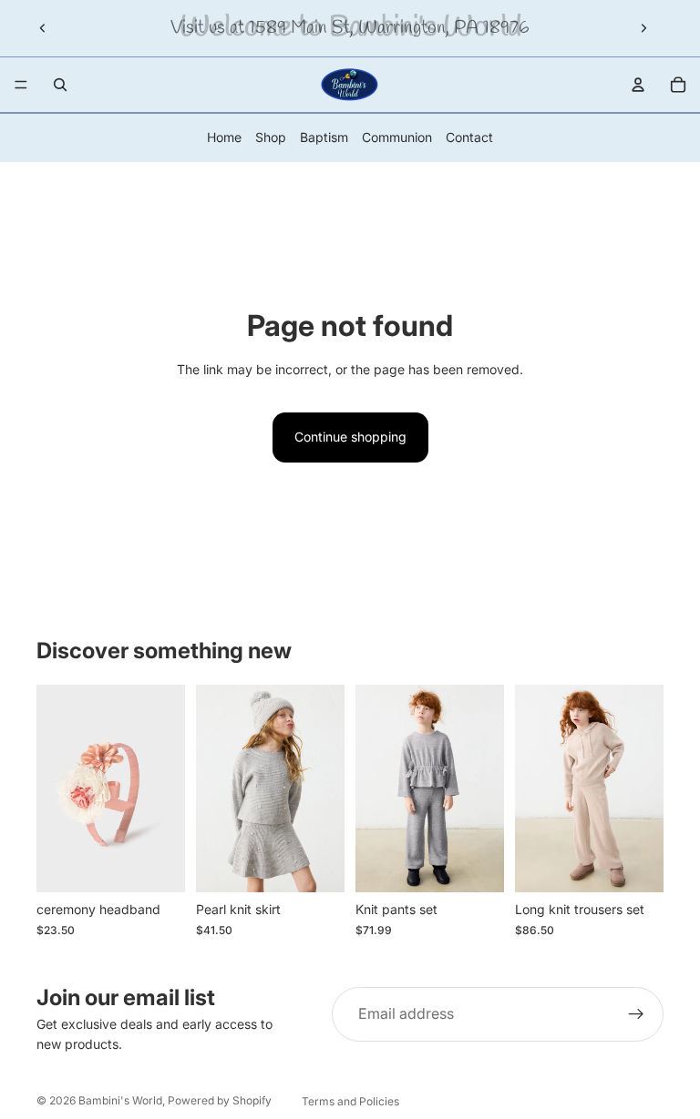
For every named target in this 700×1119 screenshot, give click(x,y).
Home (224, 137)
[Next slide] (643, 28)
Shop (270, 137)
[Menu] (21, 85)
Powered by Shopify (220, 1100)
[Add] (156, 865)
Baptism (324, 137)
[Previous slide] (43, 28)
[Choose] (316, 865)
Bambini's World (120, 1100)
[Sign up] (636, 1014)
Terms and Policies (350, 1101)
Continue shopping (350, 436)
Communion (397, 137)
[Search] (60, 85)
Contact (469, 137)
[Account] (638, 85)
